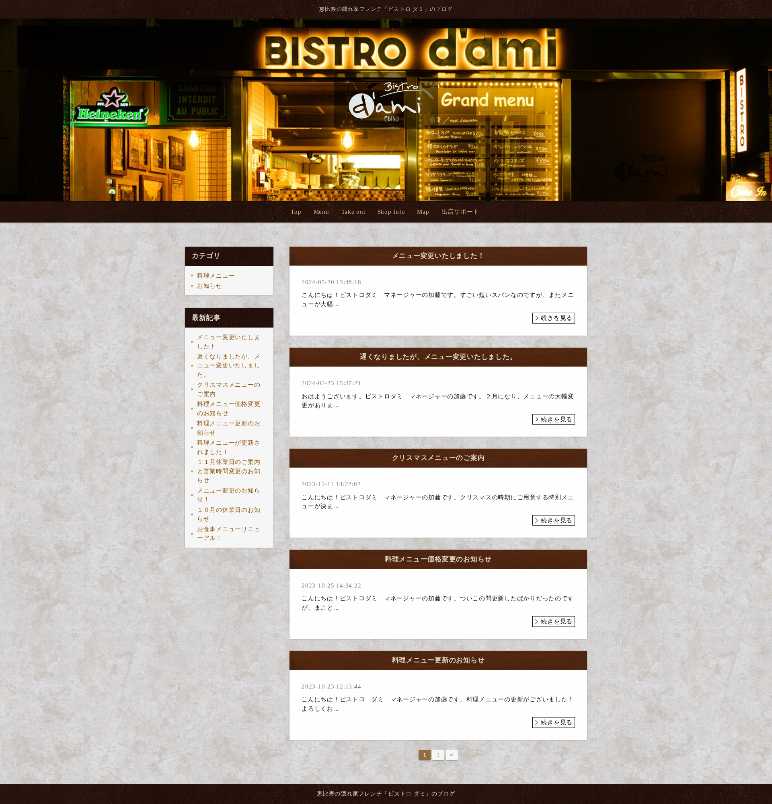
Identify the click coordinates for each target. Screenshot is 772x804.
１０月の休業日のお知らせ (229, 514)
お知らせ (209, 285)
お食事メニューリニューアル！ (229, 534)
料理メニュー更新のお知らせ (229, 428)
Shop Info (391, 211)
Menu (321, 211)
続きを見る (557, 318)
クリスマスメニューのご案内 (229, 389)
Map (423, 211)
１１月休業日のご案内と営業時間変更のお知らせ (229, 471)
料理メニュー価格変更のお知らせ (229, 408)
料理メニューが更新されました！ (229, 447)
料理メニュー (216, 275)
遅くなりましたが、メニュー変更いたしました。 (229, 365)
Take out (353, 211)
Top (296, 211)
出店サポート (460, 211)
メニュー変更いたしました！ (229, 342)
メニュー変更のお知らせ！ (229, 495)
